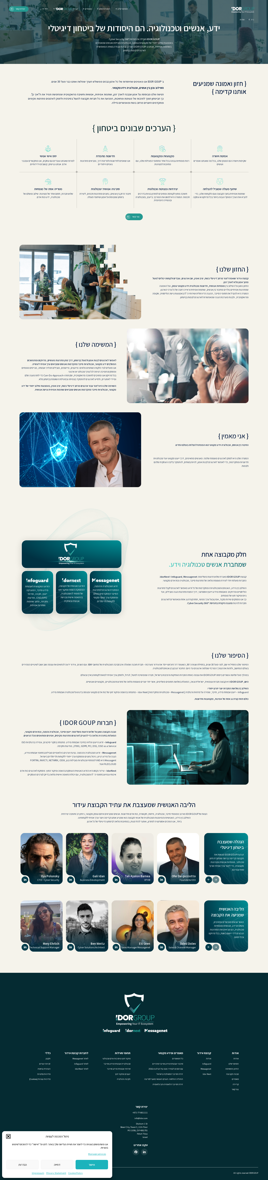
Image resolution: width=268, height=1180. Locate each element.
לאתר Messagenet (80, 1058)
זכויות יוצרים (44, 1063)
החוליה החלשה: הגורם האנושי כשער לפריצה (163, 1079)
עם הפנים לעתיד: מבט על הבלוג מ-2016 (165, 1068)
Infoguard (243, 692)
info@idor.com (141, 1118)
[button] (8, 1136)
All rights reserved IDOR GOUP (245, 1173)
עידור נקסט (98, 770)
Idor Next (143, 692)
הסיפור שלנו (233, 1063)
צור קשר (235, 1089)
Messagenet (177, 692)
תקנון (48, 1058)
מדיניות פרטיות (43, 1074)
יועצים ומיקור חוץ (122, 1074)
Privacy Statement (56, 1173)
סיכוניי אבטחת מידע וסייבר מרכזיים (167, 1063)
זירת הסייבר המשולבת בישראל (170, 1074)
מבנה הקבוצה (232, 1074)
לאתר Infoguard (81, 1063)
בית (252, 19)
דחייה (57, 1165)
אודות (236, 1058)
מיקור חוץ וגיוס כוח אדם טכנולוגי (116, 1058)
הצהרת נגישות (44, 1068)
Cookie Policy (75, 1173)
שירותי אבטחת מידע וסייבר (118, 1068)
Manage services (97, 1153)
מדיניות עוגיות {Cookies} (39, 1079)
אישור (92, 1165)
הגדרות (22, 1165)
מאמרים (235, 1079)
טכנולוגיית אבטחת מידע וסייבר (117, 1063)
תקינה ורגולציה (123, 1079)
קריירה (236, 1084)
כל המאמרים (177, 1058)
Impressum (38, 1173)
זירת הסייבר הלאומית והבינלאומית (168, 1084)
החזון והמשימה (232, 1068)
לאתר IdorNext (81, 1068)
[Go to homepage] (242, 9)
